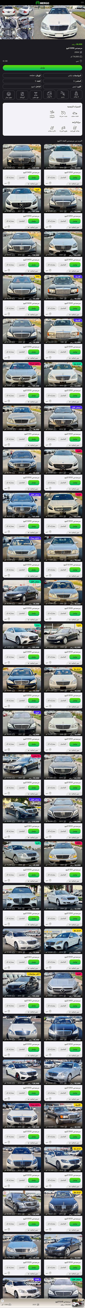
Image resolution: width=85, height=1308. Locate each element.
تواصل (42, 68)
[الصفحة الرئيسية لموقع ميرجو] (42, 2)
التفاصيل (63, 177)
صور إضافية (75, 184)
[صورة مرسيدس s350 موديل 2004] (59, 22)
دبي (77, 61)
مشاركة (52, 177)
